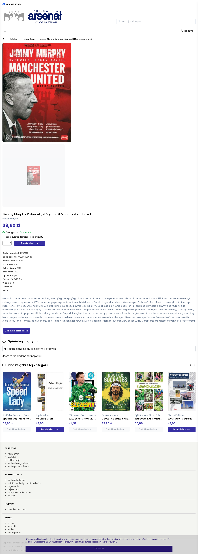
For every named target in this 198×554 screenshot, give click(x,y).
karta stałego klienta (19, 463)
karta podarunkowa (18, 466)
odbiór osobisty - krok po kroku (24, 483)
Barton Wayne (10, 218)
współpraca (14, 532)
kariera (11, 529)
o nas (11, 523)
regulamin (13, 453)
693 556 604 (15, 4)
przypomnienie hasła (19, 492)
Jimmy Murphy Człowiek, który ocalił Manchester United (66, 39)
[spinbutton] (5, 243)
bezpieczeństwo (17, 509)
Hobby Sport (28, 39)
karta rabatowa (16, 480)
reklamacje (14, 460)
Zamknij (99, 548)
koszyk (11, 495)
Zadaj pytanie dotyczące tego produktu (24, 237)
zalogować (50, 348)
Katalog (13, 39)
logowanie (13, 486)
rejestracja (13, 489)
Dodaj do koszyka (29, 243)
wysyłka (12, 457)
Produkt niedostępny (17, 429)
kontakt (12, 526)
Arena (16, 264)
